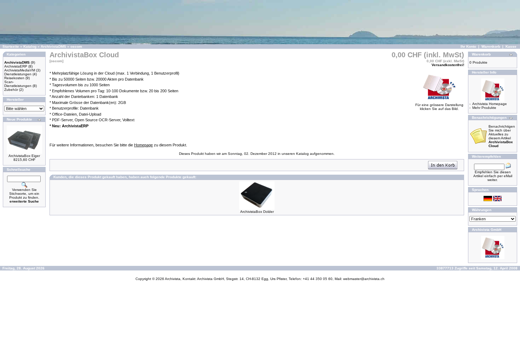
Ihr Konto (468, 46)
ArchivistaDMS (53, 46)
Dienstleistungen (17, 74)
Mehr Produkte (484, 108)
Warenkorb (490, 46)
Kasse (510, 46)
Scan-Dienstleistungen (17, 84)
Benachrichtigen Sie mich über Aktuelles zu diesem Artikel (502, 136)
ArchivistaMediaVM (19, 70)
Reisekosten (14, 78)
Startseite (10, 46)
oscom (76, 46)
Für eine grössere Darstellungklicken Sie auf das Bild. (439, 107)
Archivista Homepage (489, 104)
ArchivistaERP (15, 66)
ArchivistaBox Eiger (24, 156)
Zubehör (11, 90)
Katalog (29, 46)
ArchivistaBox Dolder (257, 212)
